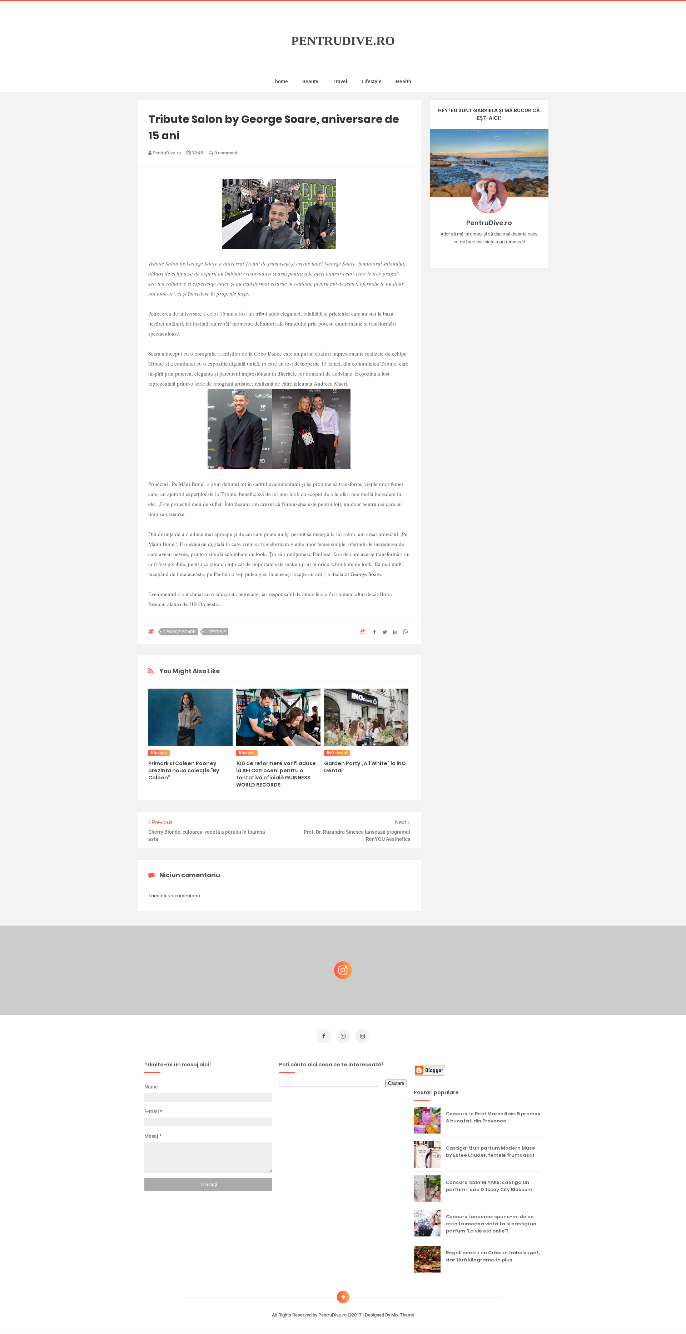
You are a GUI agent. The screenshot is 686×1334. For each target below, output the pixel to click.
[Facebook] (509, 253)
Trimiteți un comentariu (174, 895)
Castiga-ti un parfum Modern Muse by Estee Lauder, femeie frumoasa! (490, 1152)
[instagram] (343, 1036)
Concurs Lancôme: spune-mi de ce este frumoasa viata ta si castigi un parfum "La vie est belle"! (491, 1223)
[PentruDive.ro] (499, 253)
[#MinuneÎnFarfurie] (478, 253)
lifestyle (215, 632)
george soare (179, 632)
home (281, 81)
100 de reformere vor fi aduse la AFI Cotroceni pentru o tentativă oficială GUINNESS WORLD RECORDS (276, 774)
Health (403, 81)
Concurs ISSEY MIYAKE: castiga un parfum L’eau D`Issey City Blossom (489, 1186)
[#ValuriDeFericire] (488, 253)
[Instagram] (468, 253)
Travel (340, 81)
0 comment (225, 152)
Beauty (310, 81)
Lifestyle (372, 81)
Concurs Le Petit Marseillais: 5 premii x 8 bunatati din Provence (493, 1117)
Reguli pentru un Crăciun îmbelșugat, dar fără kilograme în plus (493, 1256)
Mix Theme (402, 1315)
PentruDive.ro (343, 41)
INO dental (337, 752)
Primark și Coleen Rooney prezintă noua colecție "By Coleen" (183, 770)
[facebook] (324, 1036)
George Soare (366, 573)
